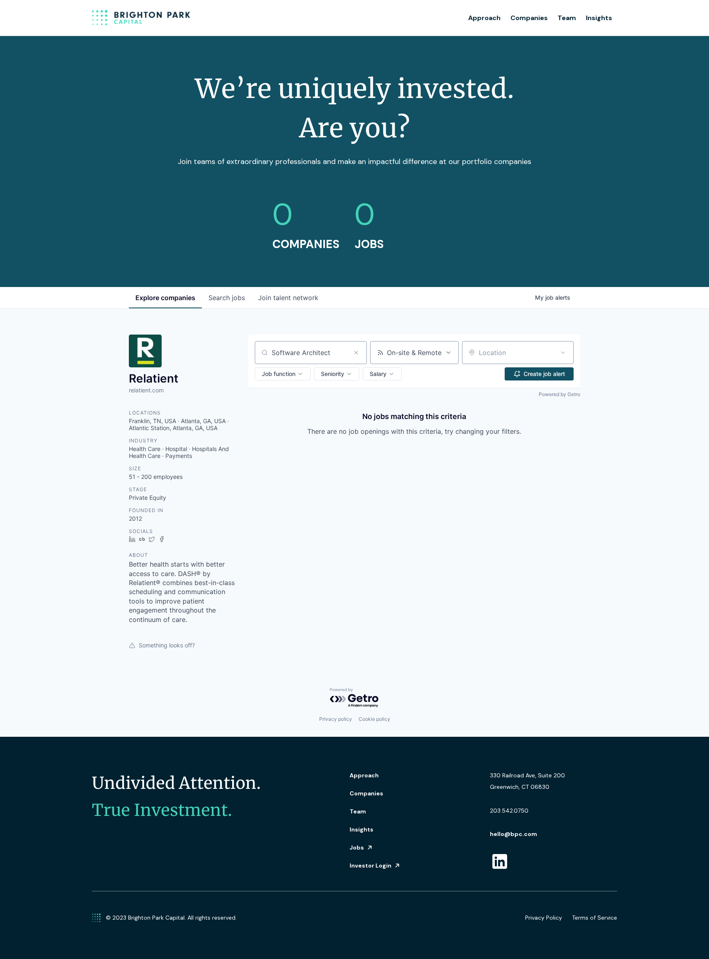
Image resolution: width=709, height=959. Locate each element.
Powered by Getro (559, 394)
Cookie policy (374, 719)
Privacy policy (335, 719)
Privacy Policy (543, 917)
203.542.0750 (509, 810)
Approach (484, 18)
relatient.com (146, 390)
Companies (529, 18)
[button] (283, 373)
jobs (226, 298)
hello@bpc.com (513, 834)
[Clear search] (356, 353)
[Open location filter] (563, 353)
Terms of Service (594, 917)
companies (165, 298)
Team (567, 18)
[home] (141, 18)
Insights (599, 18)
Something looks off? (167, 645)
